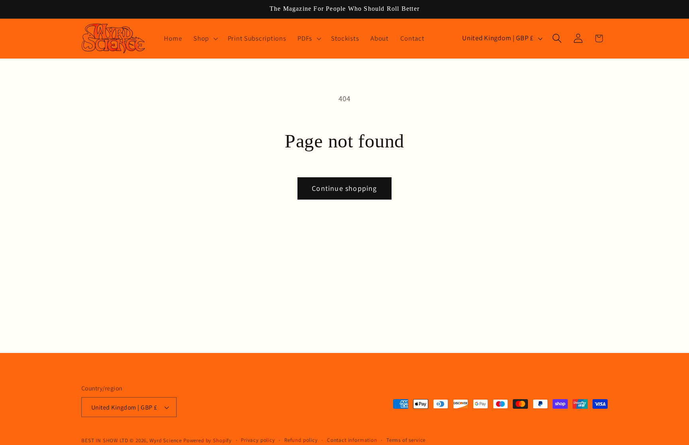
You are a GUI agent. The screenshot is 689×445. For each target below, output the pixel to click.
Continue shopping (344, 188)
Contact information (352, 440)
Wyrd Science (166, 440)
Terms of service (405, 440)
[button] (205, 38)
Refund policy (301, 440)
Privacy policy (258, 440)
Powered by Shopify (207, 440)
